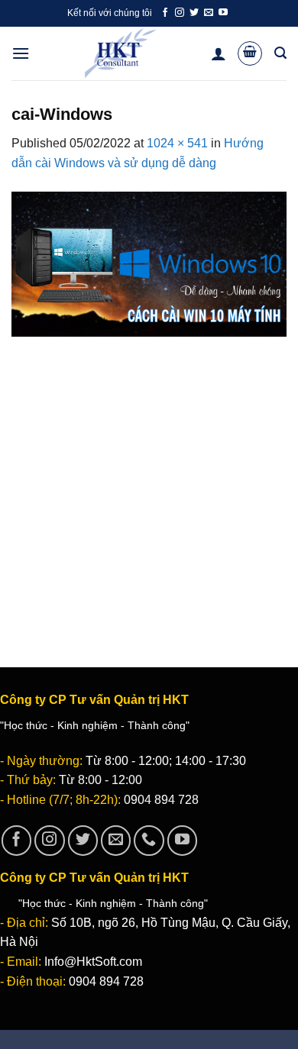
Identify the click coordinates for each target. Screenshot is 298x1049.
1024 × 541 (177, 143)
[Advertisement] (149, 488)
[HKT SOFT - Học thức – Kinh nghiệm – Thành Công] (120, 53)
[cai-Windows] (149, 263)
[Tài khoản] (218, 53)
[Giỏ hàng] (250, 53)
